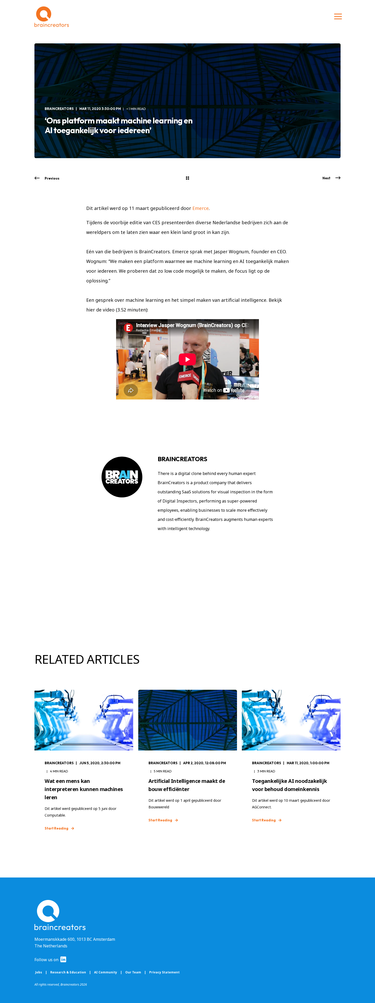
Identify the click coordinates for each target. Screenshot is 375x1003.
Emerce (200, 208)
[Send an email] (162, 543)
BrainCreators (59, 109)
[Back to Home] (51, 16)
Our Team (133, 972)
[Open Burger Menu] (338, 16)
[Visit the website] (172, 543)
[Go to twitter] (207, 543)
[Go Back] (187, 178)
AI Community (106, 972)
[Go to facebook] (185, 543)
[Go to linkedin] (197, 543)
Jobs (38, 972)
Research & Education (68, 972)
